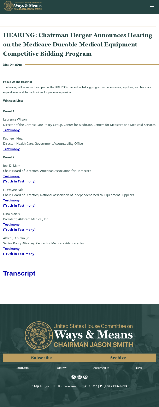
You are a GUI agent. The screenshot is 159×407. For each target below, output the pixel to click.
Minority (61, 367)
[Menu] (152, 6)
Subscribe (41, 357)
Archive (118, 357)
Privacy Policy (101, 367)
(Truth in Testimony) (19, 181)
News (139, 367)
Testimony (11, 130)
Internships (23, 367)
